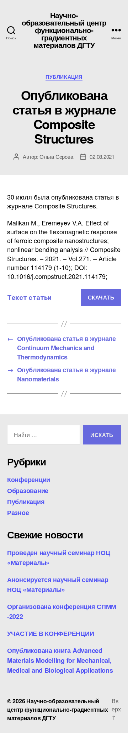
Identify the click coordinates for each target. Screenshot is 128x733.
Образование (27, 490)
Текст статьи (29, 297)
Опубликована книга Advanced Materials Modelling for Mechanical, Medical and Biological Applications (60, 660)
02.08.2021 (102, 156)
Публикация (64, 77)
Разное (18, 512)
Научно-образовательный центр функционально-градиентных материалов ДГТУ (64, 30)
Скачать (101, 297)
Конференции (28, 479)
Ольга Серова (56, 156)
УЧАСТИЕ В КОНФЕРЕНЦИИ (50, 633)
